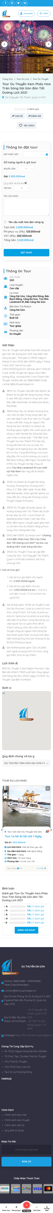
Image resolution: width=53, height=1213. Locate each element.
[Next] (50, 835)
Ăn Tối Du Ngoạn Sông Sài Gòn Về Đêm (26, 1051)
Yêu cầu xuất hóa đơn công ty (26, 222)
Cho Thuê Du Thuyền (16, 1061)
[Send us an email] (25, 3)
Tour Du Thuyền (40, 79)
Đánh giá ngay (26, 930)
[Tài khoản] (26, 13)
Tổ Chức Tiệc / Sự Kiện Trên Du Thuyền (25, 1056)
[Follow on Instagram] (12, 3)
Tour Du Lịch (22, 79)
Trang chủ (7, 79)
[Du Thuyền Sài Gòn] (8, 13)
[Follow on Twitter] (18, 3)
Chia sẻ (18, 116)
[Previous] (2, 835)
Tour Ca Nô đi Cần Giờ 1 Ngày (23, 836)
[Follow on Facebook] (5, 3)
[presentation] (4, 44)
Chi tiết (40, 868)
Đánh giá (36, 116)
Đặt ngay (26, 252)
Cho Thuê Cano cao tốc (17, 1066)
